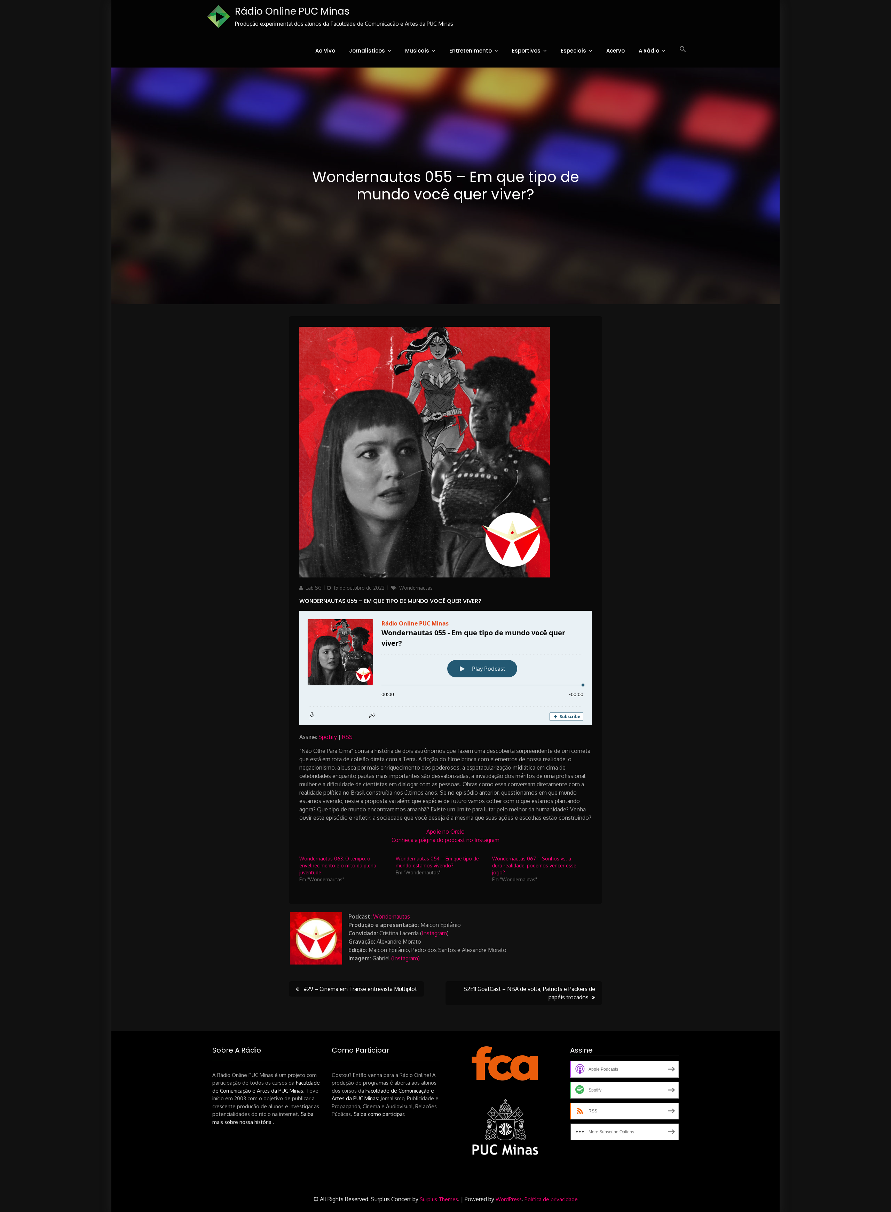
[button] (683, 49)
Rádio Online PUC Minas (292, 11)
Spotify (327, 736)
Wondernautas (416, 588)
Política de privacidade (551, 1199)
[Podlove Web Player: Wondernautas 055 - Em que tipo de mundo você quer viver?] (445, 668)
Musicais (417, 50)
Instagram (434, 933)
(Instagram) (405, 958)
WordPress (509, 1199)
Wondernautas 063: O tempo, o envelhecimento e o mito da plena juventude (337, 865)
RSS (347, 736)
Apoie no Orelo (445, 831)
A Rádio (649, 50)
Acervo (615, 50)
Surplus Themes (439, 1199)
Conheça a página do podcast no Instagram (445, 839)
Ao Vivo (325, 50)
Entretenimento (470, 50)
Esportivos (526, 50)
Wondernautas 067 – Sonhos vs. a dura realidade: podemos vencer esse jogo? (534, 865)
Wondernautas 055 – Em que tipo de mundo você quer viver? (390, 601)
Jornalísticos (367, 50)
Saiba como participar (379, 1114)
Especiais (573, 50)
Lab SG (314, 588)
